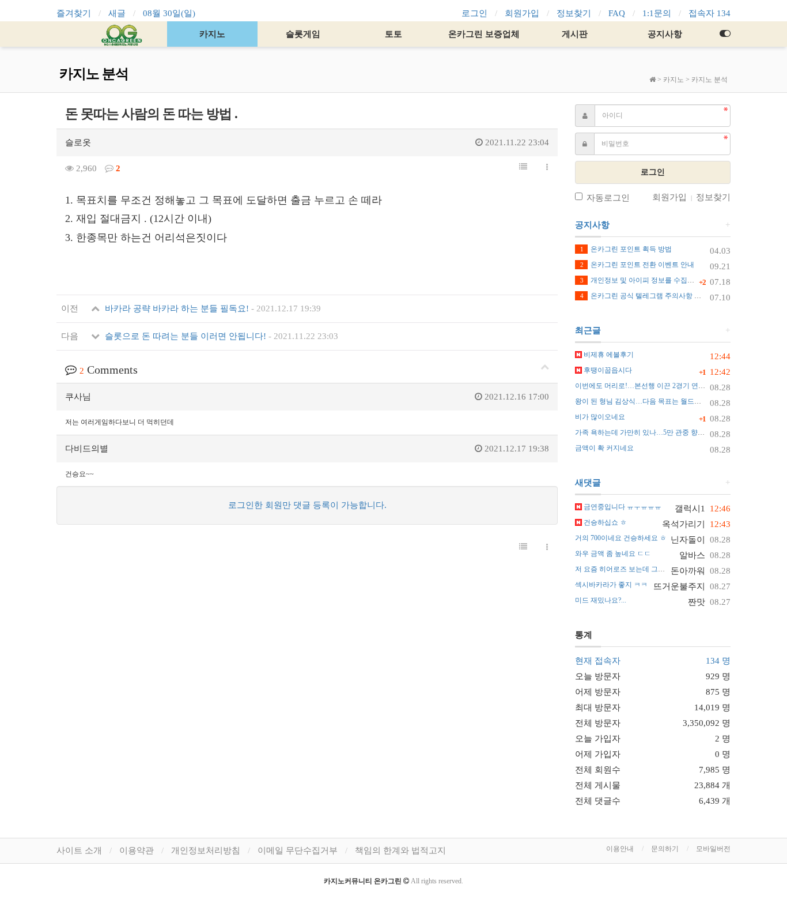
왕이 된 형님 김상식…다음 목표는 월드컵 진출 (646, 401)
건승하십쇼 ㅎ (604, 522)
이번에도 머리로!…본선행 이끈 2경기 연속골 (643, 386)
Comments (109, 369)
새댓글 (588, 482)
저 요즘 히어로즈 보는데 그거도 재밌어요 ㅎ (642, 569)
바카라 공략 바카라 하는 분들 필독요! (212, 308)
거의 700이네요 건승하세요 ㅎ (621, 538)
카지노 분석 (709, 80)
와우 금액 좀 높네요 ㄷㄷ (613, 553)
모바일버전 (713, 849)
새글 (117, 13)
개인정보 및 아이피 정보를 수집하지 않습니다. (656, 280)
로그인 (474, 13)
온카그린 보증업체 (484, 34)
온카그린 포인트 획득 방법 (626, 249)
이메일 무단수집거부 (298, 850)
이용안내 (620, 849)
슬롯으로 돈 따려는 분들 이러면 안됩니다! (220, 336)
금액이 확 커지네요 (604, 448)
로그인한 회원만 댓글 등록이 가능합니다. (307, 505)
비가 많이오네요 (600, 417)
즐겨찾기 (73, 13)
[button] (523, 167)
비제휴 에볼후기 (608, 355)
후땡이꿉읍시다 (607, 370)
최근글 (588, 330)
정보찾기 (574, 13)
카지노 (212, 34)
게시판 (575, 34)
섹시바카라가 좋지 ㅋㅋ (611, 585)
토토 (393, 34)
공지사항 (665, 34)
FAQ (616, 13)
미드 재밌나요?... (600, 600)
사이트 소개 (79, 850)
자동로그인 (608, 197)
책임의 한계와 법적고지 (400, 850)
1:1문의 (656, 13)
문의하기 (665, 849)
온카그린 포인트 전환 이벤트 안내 (637, 265)
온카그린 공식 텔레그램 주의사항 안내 (644, 296)
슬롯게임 (303, 34)
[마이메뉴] (724, 34)
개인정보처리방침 (205, 850)
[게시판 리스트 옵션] (547, 167)
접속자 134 (709, 13)
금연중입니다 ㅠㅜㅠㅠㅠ (621, 507)
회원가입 (522, 13)
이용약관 (136, 850)
